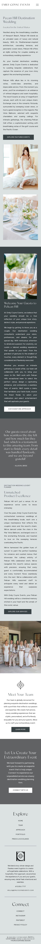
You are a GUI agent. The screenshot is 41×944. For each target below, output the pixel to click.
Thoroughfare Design (21, 940)
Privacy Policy (20, 925)
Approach (20, 830)
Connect (20, 911)
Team (20, 825)
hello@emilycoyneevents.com (20, 890)
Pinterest (20, 920)
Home (20, 821)
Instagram (20, 916)
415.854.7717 (20, 886)
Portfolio (20, 834)
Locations (11, 939)
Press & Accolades (20, 839)
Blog (30, 937)
